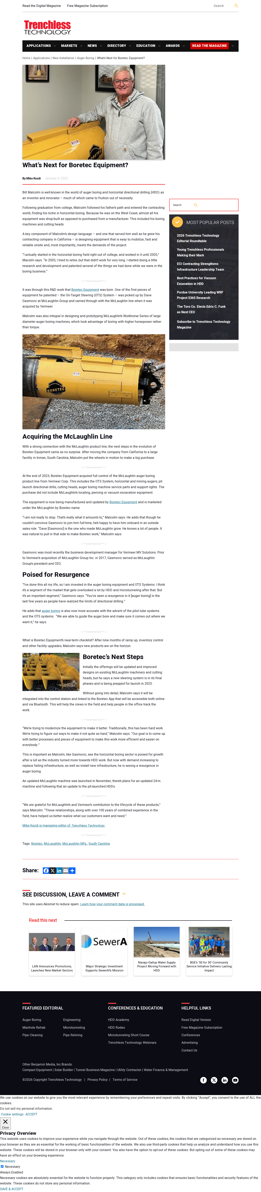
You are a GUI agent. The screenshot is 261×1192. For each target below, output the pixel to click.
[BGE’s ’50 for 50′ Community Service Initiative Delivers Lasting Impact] (209, 942)
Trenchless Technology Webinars (132, 1042)
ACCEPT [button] (31, 1114)
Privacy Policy (97, 1079)
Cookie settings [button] (12, 1114)
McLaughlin (52, 843)
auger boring (51, 611)
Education (145, 45)
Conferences (190, 1035)
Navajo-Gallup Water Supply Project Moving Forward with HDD (156, 967)
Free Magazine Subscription (87, 5)
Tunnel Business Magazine (95, 1070)
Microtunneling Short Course (128, 1035)
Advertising (189, 1042)
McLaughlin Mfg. (74, 843)
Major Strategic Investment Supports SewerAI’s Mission (104, 968)
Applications (39, 45)
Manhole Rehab (33, 1027)
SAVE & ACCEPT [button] (11, 1189)
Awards (173, 45)
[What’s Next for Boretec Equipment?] (93, 112)
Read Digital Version (196, 1019)
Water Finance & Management (166, 1070)
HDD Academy (118, 1019)
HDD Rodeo (116, 1027)
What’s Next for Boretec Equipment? (75, 165)
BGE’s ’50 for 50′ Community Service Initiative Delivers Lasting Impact (209, 967)
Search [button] (236, 6)
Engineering (72, 1019)
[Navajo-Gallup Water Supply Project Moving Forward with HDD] (157, 942)
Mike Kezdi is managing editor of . (63, 825)
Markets (69, 45)
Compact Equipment (37, 1070)
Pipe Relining (72, 1035)
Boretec (36, 843)
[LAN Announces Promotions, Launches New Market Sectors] (52, 942)
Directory (116, 45)
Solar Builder (63, 1070)
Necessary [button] (7, 1161)
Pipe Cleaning (32, 1035)
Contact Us (189, 1050)
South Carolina (99, 843)
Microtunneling (74, 1027)
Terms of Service (125, 1079)
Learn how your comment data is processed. (112, 904)
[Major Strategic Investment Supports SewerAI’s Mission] (104, 942)
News (92, 45)
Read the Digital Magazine (41, 5)
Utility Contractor (129, 1070)
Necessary (12, 1166)
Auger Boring (31, 1019)
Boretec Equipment (85, 289)
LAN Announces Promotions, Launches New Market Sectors (52, 968)
